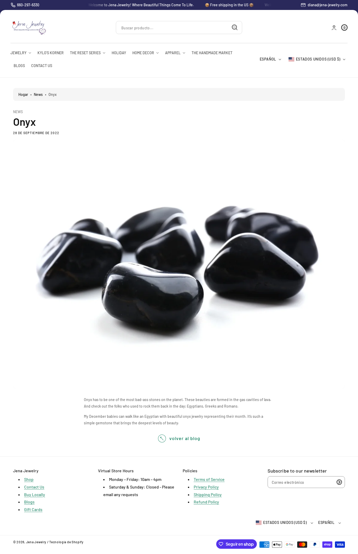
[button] (344, 27)
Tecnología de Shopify (66, 542)
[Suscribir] (339, 482)
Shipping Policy (208, 494)
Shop (29, 479)
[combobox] (179, 28)
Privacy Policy (206, 486)
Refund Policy (206, 501)
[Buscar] (235, 27)
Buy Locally (34, 494)
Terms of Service (209, 479)
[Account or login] (334, 27)
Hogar (23, 94)
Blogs (29, 501)
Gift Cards (33, 509)
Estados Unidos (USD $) (318, 59)
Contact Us (34, 486)
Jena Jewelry (36, 542)
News (38, 94)
